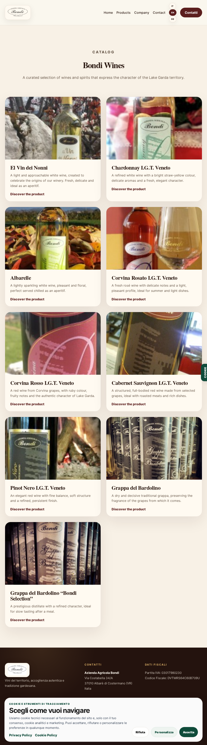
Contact (159, 13)
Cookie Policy (46, 735)
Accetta (188, 732)
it (172, 6)
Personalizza (164, 732)
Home (108, 13)
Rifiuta (140, 732)
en (172, 12)
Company (141, 13)
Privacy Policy (20, 735)
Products (123, 13)
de (172, 19)
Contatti (191, 13)
